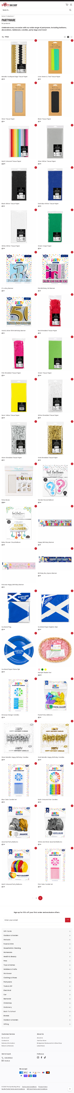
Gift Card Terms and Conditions (37, 1089)
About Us (40, 1038)
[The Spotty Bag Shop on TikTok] (45, 1057)
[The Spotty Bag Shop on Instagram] (38, 1057)
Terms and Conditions (29, 1087)
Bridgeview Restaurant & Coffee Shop (49, 1043)
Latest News (41, 1046)
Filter (7, 37)
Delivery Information (8, 1043)
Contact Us (5, 1040)
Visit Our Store (41, 1040)
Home (3, 16)
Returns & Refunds (8, 1046)
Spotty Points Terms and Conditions (13, 1089)
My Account (5, 1038)
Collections (9, 16)
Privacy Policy (42, 1087)
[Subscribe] (67, 920)
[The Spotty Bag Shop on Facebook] (41, 1057)
